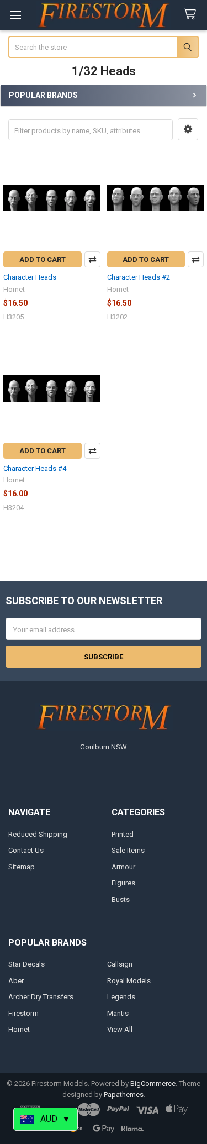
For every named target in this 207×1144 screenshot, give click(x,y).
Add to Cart (42, 259)
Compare (92, 259)
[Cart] (192, 14)
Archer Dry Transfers (40, 997)
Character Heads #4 (34, 468)
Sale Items (128, 850)
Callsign (119, 964)
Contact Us (26, 850)
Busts (121, 899)
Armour (123, 867)
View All (119, 1029)
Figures (123, 883)
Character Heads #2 (138, 277)
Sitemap (21, 867)
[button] (188, 129)
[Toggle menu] (15, 15)
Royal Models (129, 981)
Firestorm (23, 1013)
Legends (121, 997)
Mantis (118, 1013)
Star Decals (26, 964)
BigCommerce (153, 1083)
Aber (16, 981)
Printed (123, 834)
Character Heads (29, 277)
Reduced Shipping (37, 834)
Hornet (19, 1029)
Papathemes (124, 1094)
